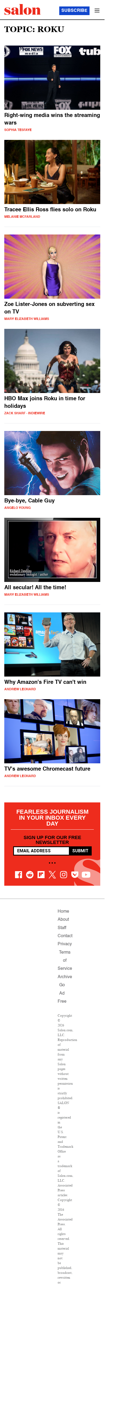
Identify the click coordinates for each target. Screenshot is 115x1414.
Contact (65, 936)
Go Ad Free (62, 993)
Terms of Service (65, 960)
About (63, 920)
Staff (62, 928)
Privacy (65, 944)
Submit (80, 850)
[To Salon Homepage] (22, 9)
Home (63, 911)
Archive (65, 977)
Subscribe (74, 11)
